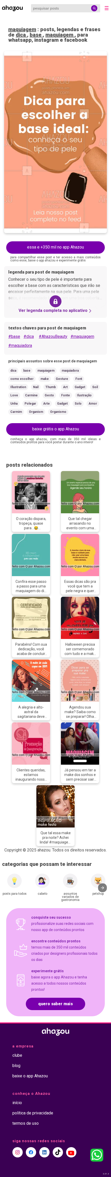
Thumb (50, 387)
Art (65, 387)
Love (14, 395)
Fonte (65, 395)
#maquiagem (82, 336)
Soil (95, 387)
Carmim (16, 412)
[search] (94, 8)
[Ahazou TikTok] (58, 1152)
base (36, 35)
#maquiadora (20, 345)
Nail (35, 387)
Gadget (80, 387)
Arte (46, 403)
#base (14, 336)
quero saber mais (55, 1003)
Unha (14, 403)
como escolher (22, 379)
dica (21, 35)
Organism (36, 412)
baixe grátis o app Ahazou (55, 429)
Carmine (31, 395)
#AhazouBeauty (53, 336)
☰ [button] (106, 8)
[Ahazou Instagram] (17, 1152)
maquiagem (22, 29)
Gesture (62, 379)
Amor (93, 403)
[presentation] (102, 887)
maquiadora (70, 370)
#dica (28, 336)
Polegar (30, 403)
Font (78, 379)
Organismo (58, 412)
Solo (78, 403)
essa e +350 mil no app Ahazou (55, 247)
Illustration (18, 387)
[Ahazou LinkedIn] (44, 1152)
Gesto (49, 395)
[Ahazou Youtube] (71, 1152)
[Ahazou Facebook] (31, 1152)
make (45, 379)
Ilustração (84, 395)
